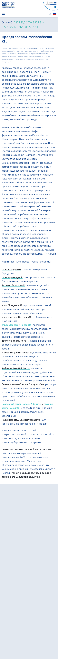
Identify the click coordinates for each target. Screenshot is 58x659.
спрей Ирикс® (10, 325)
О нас (8, 22)
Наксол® (26, 325)
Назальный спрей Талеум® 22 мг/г (22, 404)
